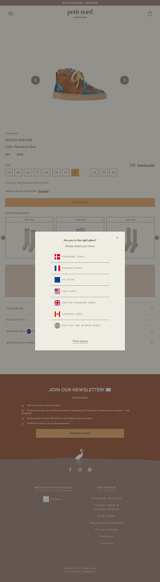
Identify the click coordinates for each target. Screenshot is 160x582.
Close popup (80, 341)
